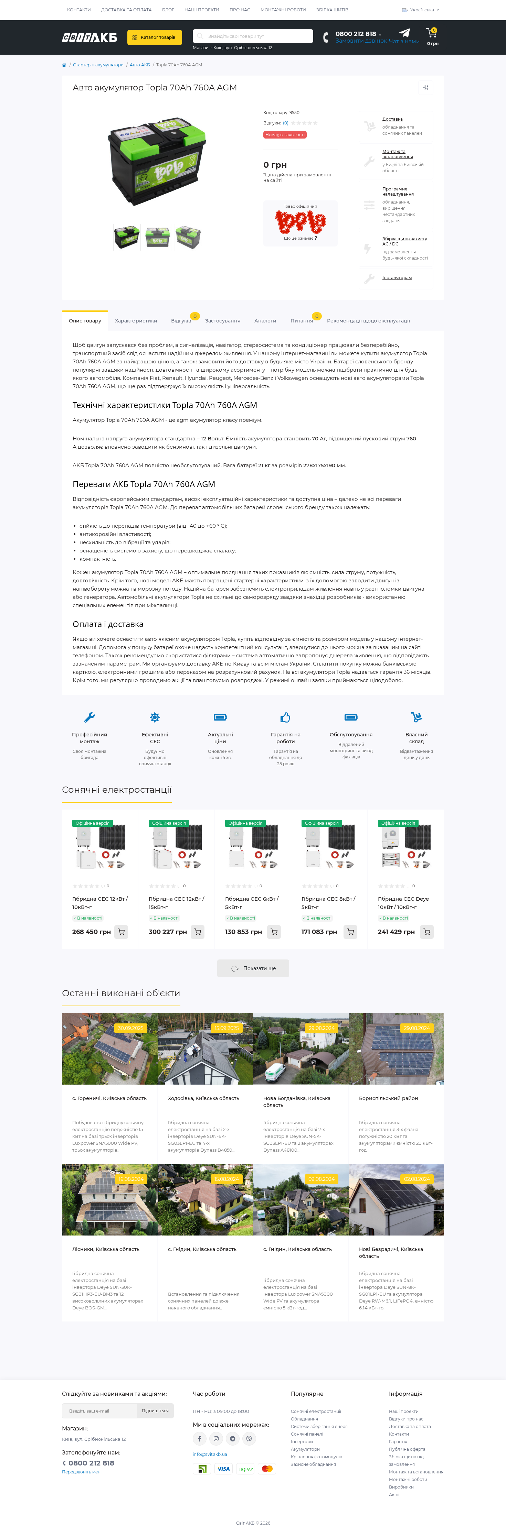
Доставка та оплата (126, 9)
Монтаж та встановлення (397, 154)
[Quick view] (128, 820)
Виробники (401, 1487)
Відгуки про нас (406, 1418)
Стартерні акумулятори (98, 64)
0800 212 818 (356, 34)
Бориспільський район (388, 1098)
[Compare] (128, 833)
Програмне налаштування (398, 191)
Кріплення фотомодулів (316, 1456)
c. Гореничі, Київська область (109, 1098)
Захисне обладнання (313, 1464)
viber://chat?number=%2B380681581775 (249, 1439)
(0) (285, 123)
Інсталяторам (397, 277)
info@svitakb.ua (210, 1454)
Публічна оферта (407, 1449)
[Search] (200, 36)
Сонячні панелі (307, 1434)
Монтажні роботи (283, 9)
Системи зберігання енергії (320, 1426)
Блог (168, 9)
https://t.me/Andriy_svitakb (233, 1439)
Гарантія (398, 1441)
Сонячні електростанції (117, 789)
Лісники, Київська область (105, 1249)
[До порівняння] (425, 87)
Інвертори (302, 1441)
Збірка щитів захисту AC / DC (404, 241)
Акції (394, 1494)
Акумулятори (305, 1449)
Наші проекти (202, 9)
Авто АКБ (140, 64)
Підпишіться (155, 1410)
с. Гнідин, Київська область (202, 1249)
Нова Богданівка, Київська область (296, 1101)
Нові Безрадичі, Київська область (391, 1252)
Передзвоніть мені (82, 1471)
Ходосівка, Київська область (203, 1098)
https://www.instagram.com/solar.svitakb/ (216, 1439)
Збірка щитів (332, 9)
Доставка (392, 119)
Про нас (240, 9)
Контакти (79, 9)
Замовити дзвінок (361, 40)
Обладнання (304, 1418)
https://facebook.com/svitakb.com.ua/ (200, 1439)
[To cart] (121, 932)
